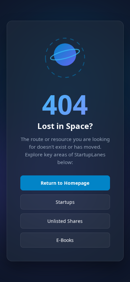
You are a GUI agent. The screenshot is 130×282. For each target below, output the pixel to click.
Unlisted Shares (65, 221)
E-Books (65, 240)
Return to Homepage (65, 183)
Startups (65, 202)
